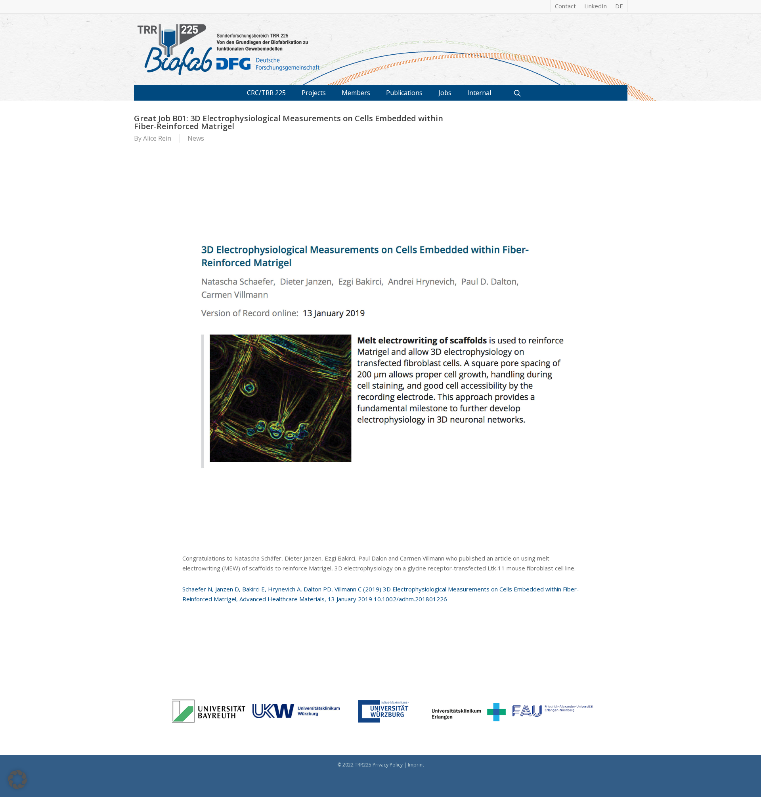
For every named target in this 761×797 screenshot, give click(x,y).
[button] (17, 779)
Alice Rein (157, 138)
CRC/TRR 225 (266, 92)
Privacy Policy (388, 764)
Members (356, 92)
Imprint (416, 764)
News (195, 138)
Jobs (444, 92)
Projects (314, 92)
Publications (404, 92)
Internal (479, 92)
